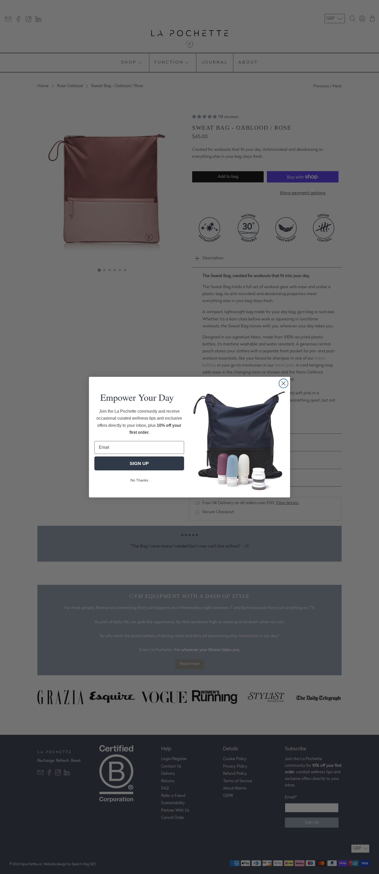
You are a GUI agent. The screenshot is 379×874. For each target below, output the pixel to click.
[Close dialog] (283, 383)
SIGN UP (139, 463)
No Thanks (139, 480)
